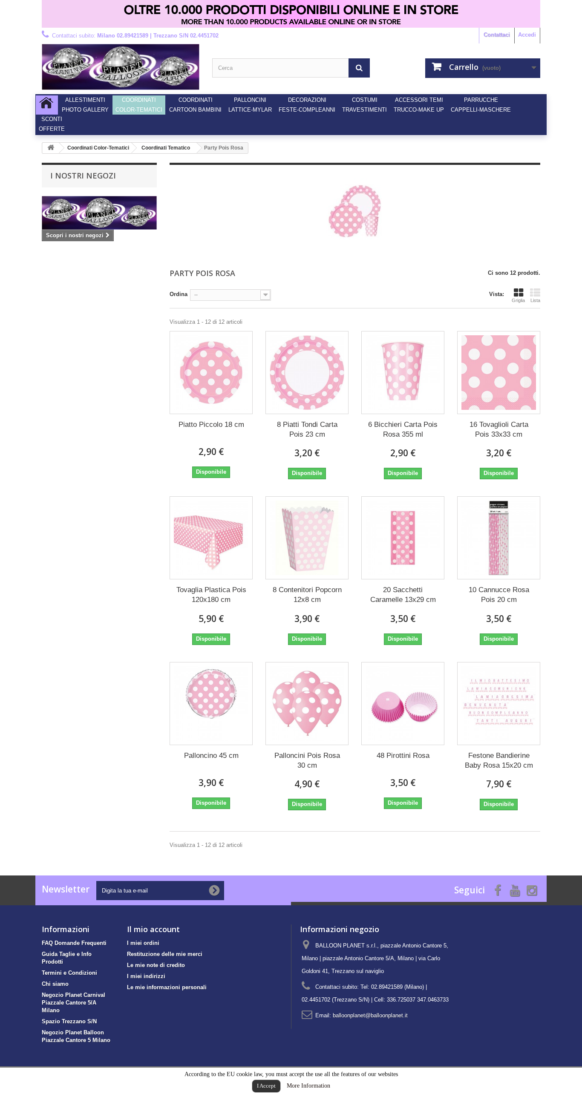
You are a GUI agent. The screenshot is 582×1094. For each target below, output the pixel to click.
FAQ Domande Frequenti (74, 943)
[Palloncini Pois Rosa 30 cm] (307, 703)
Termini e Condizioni (69, 973)
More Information (308, 1085)
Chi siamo (55, 984)
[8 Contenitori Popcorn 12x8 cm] (307, 538)
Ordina (178, 294)
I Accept (266, 1085)
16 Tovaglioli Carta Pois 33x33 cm (499, 429)
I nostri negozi (83, 175)
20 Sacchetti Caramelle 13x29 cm (403, 595)
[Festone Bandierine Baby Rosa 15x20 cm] (498, 703)
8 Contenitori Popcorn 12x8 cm (307, 595)
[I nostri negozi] (99, 213)
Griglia (518, 300)
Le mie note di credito (156, 965)
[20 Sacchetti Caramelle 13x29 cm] (403, 538)
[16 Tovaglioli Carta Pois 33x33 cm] (498, 372)
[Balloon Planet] (120, 67)
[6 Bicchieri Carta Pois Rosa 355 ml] (403, 372)
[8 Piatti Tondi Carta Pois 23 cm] (307, 372)
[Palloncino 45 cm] (211, 703)
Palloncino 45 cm (211, 755)
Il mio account (153, 929)
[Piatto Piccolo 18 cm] (211, 372)
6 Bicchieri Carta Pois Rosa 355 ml (403, 429)
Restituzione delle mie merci (164, 954)
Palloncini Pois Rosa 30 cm (307, 760)
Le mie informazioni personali (167, 987)
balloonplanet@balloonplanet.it (370, 1015)
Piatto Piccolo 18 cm (211, 424)
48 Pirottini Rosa (403, 755)
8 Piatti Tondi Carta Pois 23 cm (307, 429)
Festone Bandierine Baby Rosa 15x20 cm (499, 760)
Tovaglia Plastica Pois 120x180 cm (211, 595)
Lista (535, 300)
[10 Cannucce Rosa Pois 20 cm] (498, 538)
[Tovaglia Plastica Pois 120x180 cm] (211, 538)
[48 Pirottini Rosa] (403, 703)
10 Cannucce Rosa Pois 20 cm (499, 595)
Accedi (527, 35)
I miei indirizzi (146, 976)
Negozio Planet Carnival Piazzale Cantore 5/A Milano (73, 1002)
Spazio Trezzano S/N (69, 1021)
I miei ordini (143, 943)
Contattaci (497, 35)
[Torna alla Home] (51, 148)
